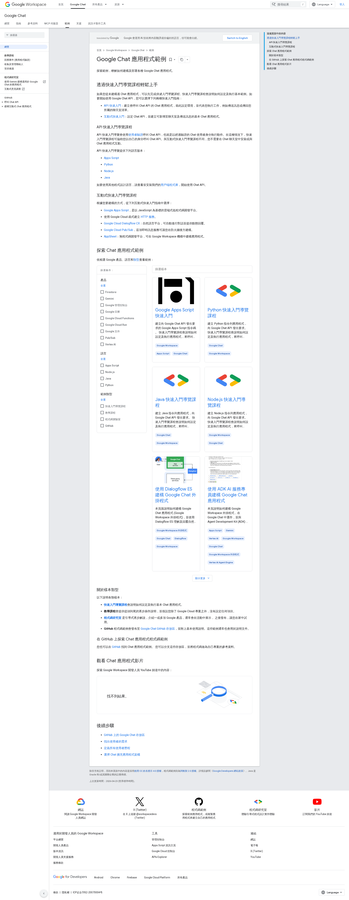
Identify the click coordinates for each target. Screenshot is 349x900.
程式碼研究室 (112, 617)
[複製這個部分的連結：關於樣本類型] (122, 590)
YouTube (255, 856)
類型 (136, 259)
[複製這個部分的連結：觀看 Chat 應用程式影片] (147, 661)
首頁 (60, 4)
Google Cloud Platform (157, 877)
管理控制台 (158, 839)
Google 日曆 (112, 311)
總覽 (6, 23)
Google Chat (78, 4)
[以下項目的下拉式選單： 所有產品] (107, 4)
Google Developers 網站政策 (228, 771)
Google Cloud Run (116, 324)
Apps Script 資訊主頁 (164, 845)
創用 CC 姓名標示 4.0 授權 (147, 771)
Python (108, 164)
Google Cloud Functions (119, 318)
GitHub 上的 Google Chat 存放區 (124, 735)
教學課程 (110, 412)
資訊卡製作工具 (97, 23)
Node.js (109, 171)
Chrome (115, 877)
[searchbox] (24, 35)
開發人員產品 (61, 845)
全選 (103, 285)
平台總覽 (58, 839)
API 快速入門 (112, 105)
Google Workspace (116, 50)
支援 (78, 23)
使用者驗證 (135, 134)
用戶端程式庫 (169, 185)
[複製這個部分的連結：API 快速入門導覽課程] (135, 127)
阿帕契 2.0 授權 (188, 771)
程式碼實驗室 (113, 419)
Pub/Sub (110, 337)
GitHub (109, 425)
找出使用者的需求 (115, 741)
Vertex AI (110, 344)
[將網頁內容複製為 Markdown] (181, 59)
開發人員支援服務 (63, 856)
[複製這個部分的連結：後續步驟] (117, 726)
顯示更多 (202, 578)
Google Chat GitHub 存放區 (158, 628)
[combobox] (288, 4)
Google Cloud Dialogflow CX (122, 223)
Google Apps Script (116, 210)
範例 (67, 23)
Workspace (36, 4)
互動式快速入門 (114, 116)
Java (107, 177)
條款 (55, 892)
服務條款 (58, 862)
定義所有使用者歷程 (117, 748)
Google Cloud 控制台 (163, 851)
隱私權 (65, 892)
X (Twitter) (256, 851)
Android (98, 877)
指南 (18, 23)
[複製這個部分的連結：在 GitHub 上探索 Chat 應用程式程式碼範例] (171, 639)
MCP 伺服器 (51, 23)
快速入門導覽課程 (115, 406)
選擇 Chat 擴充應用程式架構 (122, 754)
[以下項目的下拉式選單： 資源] (124, 4)
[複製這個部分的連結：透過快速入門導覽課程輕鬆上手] (161, 85)
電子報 (254, 845)
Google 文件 (112, 331)
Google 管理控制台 (116, 305)
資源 (117, 4)
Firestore (110, 292)
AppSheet (110, 236)
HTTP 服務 (148, 217)
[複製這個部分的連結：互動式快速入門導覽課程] (140, 195)
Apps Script (111, 158)
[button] (23, 102)
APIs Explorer (159, 856)
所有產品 (97, 4)
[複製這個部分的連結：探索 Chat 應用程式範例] (147, 251)
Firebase (132, 877)
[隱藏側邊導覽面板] (43, 893)
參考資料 (33, 23)
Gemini (109, 298)
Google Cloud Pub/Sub (118, 230)
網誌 (253, 839)
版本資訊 (58, 851)
